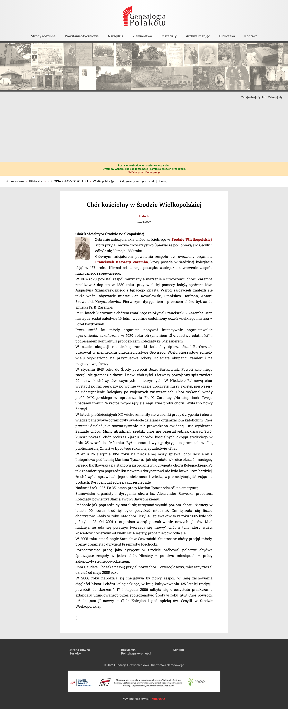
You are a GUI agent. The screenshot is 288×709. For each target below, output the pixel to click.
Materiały (169, 36)
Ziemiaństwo (142, 36)
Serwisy (75, 653)
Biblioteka (227, 36)
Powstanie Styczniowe (82, 36)
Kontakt (250, 36)
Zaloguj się (275, 97)
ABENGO (158, 698)
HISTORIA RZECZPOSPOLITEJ (67, 181)
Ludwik (144, 216)
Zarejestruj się (250, 97)
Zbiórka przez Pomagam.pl (144, 172)
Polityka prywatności (136, 653)
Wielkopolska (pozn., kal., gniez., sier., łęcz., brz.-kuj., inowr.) (130, 181)
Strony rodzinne (43, 36)
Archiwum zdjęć (198, 36)
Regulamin (128, 649)
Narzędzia (115, 36)
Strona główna (15, 181)
